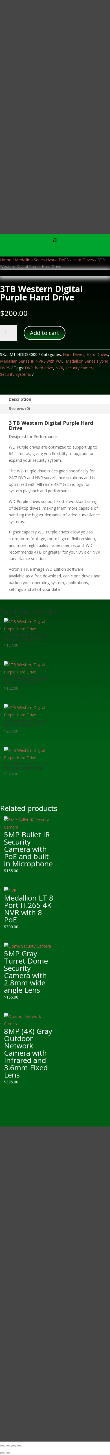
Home (5, 259)
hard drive (44, 367)
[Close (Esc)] (19, 1446)
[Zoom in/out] (2, 1446)
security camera (79, 367)
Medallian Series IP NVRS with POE (31, 361)
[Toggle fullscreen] (8, 1446)
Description (20, 399)
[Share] (13, 1446)
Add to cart (44, 333)
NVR (59, 367)
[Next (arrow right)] (8, 1453)
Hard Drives (83, 259)
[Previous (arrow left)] (2, 1453)
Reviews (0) (19, 408)
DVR (29, 367)
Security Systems (15, 374)
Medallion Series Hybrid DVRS (42, 259)
